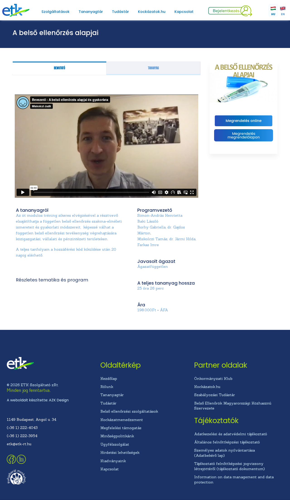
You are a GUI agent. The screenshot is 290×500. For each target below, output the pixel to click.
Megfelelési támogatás (120, 428)
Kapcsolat (183, 11)
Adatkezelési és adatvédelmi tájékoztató (230, 434)
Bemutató (59, 68)
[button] (243, 135)
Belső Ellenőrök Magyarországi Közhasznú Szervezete (232, 405)
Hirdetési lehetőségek (120, 452)
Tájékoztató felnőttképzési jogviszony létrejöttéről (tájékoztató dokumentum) (229, 466)
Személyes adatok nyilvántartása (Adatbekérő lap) (224, 452)
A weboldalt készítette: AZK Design (38, 400)
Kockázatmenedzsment (121, 419)
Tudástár (120, 11)
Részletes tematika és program (52, 280)
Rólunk (106, 386)
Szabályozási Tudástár (214, 395)
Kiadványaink (113, 461)
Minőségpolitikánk (117, 436)
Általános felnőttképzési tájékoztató (227, 442)
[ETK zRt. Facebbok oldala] (12, 462)
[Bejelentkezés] (230, 15)
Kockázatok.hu (151, 11)
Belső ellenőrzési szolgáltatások (129, 411)
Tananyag (153, 68)
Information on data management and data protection (234, 479)
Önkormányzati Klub (213, 378)
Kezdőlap (108, 378)
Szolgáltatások (55, 11)
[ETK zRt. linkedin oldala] (21, 462)
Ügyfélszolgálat (114, 444)
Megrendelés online (243, 120)
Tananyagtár (91, 11)
